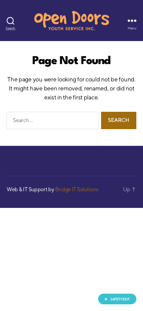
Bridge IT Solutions (76, 189)
